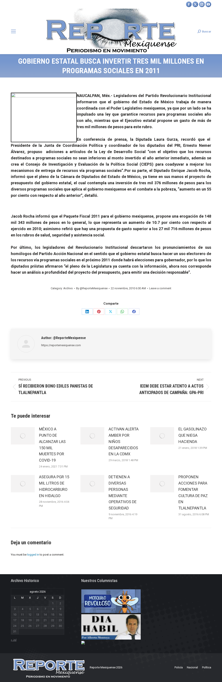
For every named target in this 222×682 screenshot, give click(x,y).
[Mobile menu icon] (13, 31)
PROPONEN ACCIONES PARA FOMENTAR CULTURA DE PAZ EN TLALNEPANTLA (193, 492)
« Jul (13, 640)
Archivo (68, 288)
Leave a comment (160, 288)
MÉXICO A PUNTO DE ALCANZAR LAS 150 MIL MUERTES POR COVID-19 (52, 444)
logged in (33, 554)
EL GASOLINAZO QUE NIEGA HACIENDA (192, 435)
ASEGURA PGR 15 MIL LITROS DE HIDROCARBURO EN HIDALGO (54, 486)
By (92, 288)
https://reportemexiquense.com (61, 345)
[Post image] (23, 435)
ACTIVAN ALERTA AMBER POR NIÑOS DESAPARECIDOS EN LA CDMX (124, 441)
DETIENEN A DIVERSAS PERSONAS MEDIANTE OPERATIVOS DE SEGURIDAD (123, 492)
